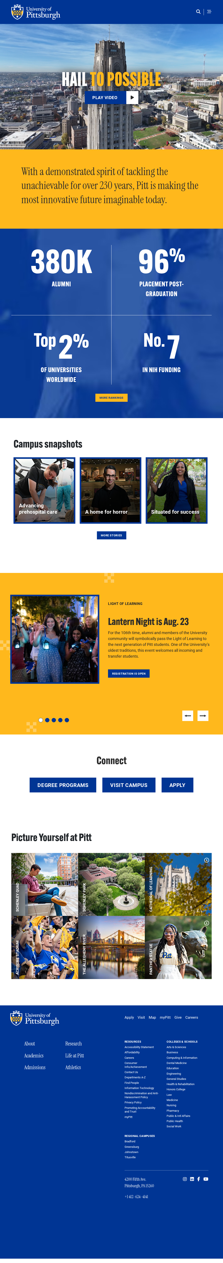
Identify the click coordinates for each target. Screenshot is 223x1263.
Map (152, 1017)
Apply (177, 785)
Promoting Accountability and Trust (140, 1110)
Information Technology (139, 1088)
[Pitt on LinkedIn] (192, 1179)
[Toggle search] (199, 12)
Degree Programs (62, 785)
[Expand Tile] (72, 859)
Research (73, 1043)
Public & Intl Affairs (178, 1116)
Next (203, 716)
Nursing (171, 1105)
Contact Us (131, 1072)
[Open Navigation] (209, 12)
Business (172, 1052)
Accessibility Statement (139, 1047)
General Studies (176, 1079)
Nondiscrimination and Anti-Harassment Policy (142, 1095)
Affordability (132, 1052)
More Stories (111, 535)
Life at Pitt (74, 1055)
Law (169, 1095)
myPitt (165, 1017)
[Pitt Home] (35, 1018)
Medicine (172, 1100)
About (29, 1043)
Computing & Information (182, 1058)
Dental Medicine (177, 1063)
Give (178, 1017)
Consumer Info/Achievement (136, 1065)
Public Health (175, 1121)
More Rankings (111, 397)
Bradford (130, 1141)
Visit (141, 1017)
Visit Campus (128, 785)
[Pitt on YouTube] (205, 1179)
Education (173, 1068)
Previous (187, 716)
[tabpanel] (111, 639)
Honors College (176, 1089)
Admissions (35, 1067)
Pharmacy (173, 1111)
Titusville (130, 1157)
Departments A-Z (135, 1077)
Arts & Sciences (176, 1047)
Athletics (73, 1067)
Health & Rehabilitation (180, 1084)
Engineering (174, 1074)
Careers (191, 1017)
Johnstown (131, 1152)
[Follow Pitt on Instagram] (185, 1179)
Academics (34, 1055)
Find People (132, 1083)
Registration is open (129, 673)
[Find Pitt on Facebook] (198, 1179)
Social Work (174, 1126)
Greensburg (132, 1147)
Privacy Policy (133, 1102)
